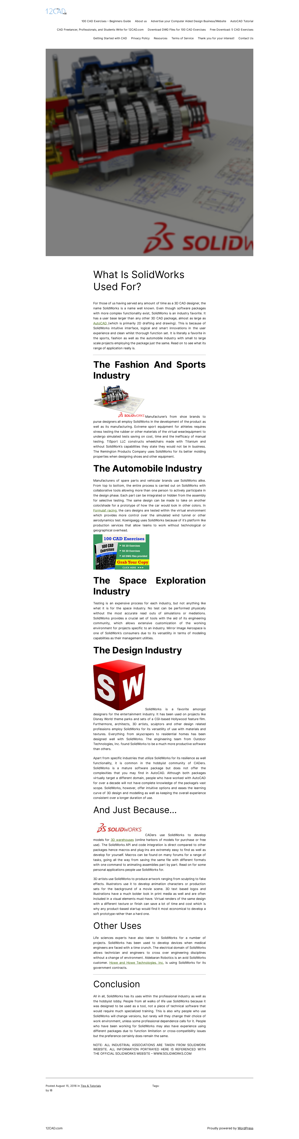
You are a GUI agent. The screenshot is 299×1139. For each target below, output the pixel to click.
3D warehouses (122, 840)
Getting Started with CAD (110, 38)
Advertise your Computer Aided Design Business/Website (188, 21)
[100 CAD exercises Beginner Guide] (121, 568)
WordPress (245, 1128)
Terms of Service (182, 38)
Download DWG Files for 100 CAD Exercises (177, 29)
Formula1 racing (105, 510)
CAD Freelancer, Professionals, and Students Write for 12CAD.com (100, 29)
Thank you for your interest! (216, 38)
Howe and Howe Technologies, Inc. (136, 962)
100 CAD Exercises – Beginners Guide (106, 21)
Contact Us (245, 38)
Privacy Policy (140, 38)
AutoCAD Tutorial (241, 21)
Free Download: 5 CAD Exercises (231, 29)
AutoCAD (100, 323)
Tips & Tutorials (91, 1086)
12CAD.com (54, 1128)
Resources (160, 38)
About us (141, 21)
